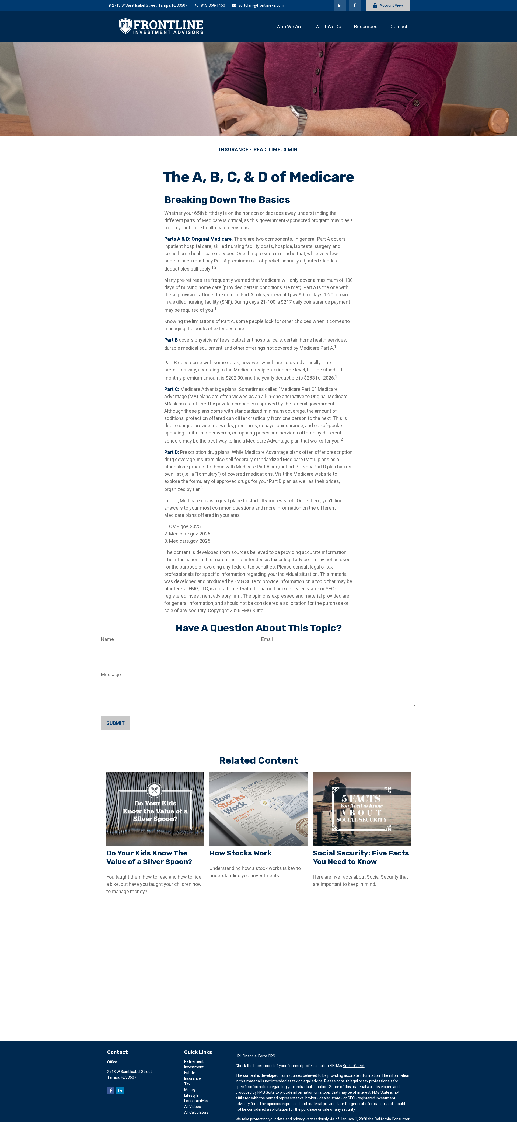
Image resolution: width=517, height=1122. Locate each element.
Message (111, 674)
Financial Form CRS (259, 1056)
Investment (194, 1067)
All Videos (192, 1107)
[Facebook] (355, 5)
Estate (189, 1073)
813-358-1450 (213, 5)
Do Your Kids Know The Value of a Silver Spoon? (149, 857)
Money (190, 1090)
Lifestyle (191, 1095)
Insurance (192, 1078)
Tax (187, 1084)
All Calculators (196, 1112)
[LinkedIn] (340, 5)
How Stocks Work (240, 853)
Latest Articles (196, 1101)
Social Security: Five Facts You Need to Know (361, 857)
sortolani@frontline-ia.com (261, 5)
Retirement (194, 1061)
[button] (289, 26)
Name (107, 639)
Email (267, 639)
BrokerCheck (354, 1066)
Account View (391, 5)
